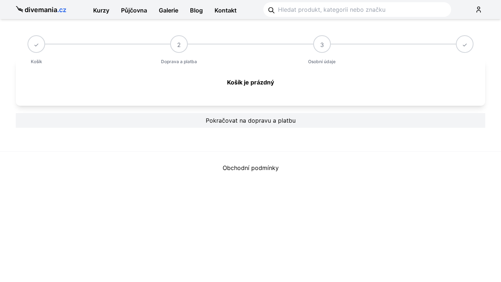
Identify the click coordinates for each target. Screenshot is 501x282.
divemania (45, 10)
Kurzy (101, 10)
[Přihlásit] (478, 9)
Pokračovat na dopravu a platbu (251, 120)
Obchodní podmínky (251, 167)
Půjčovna (134, 10)
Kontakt (226, 10)
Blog (196, 10)
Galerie (168, 10)
